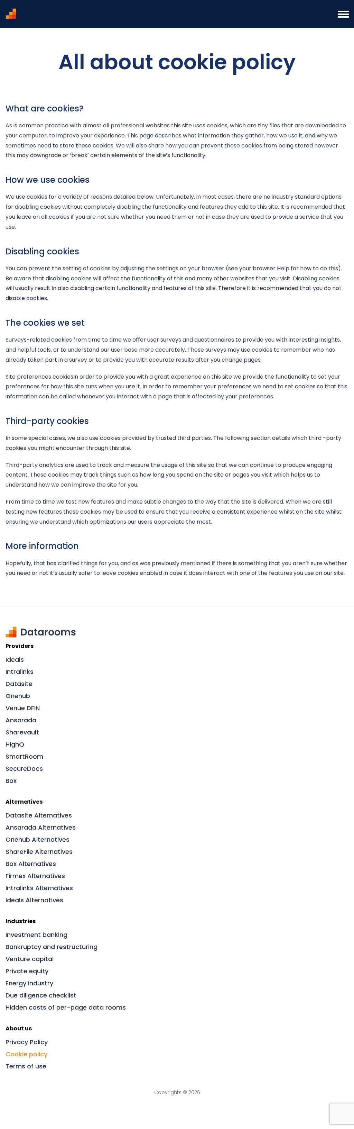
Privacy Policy (27, 1042)
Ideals (15, 659)
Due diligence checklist (41, 995)
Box (11, 780)
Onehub (18, 696)
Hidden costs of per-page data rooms (66, 1007)
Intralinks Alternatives (39, 888)
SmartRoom (24, 756)
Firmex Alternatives (35, 875)
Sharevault (22, 732)
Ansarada (21, 720)
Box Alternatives (31, 863)
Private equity (27, 971)
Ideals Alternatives (34, 900)
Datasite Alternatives (39, 815)
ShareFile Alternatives (39, 851)
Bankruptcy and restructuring (51, 946)
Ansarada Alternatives (41, 827)
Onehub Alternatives (37, 839)
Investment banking (36, 934)
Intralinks (20, 671)
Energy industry (29, 983)
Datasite (19, 683)
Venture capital (30, 959)
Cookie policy (26, 1054)
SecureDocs (24, 768)
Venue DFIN (23, 708)
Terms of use (26, 1066)
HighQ (15, 744)
